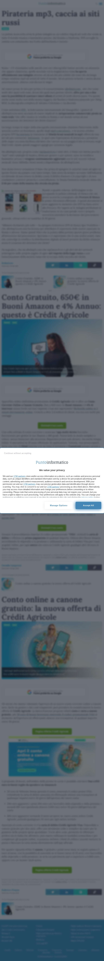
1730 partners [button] (19, 476)
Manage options (58, 505)
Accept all (88, 505)
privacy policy (88, 497)
